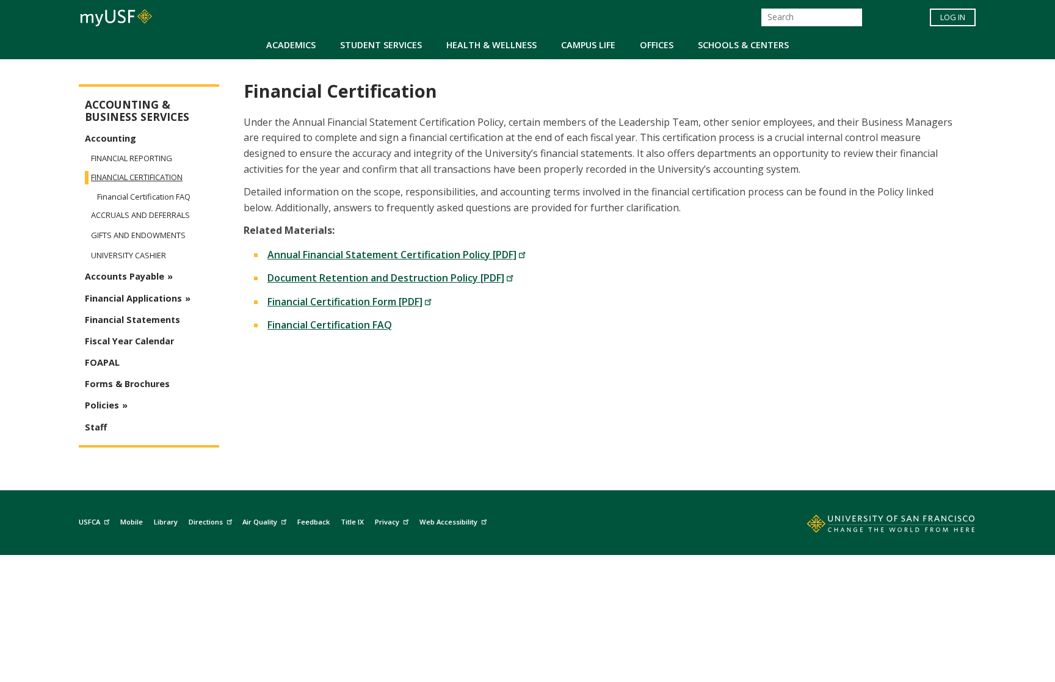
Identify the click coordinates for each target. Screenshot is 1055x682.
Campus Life (588, 45)
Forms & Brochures (127, 384)
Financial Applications (133, 298)
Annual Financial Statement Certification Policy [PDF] (392, 254)
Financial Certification (137, 177)
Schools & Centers (743, 45)
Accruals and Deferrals (140, 215)
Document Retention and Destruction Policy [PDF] (385, 278)
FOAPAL (102, 362)
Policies (102, 405)
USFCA (89, 521)
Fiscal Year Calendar (129, 341)
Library (166, 521)
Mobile (131, 521)
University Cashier (128, 255)
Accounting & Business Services (137, 111)
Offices (656, 45)
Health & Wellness (491, 45)
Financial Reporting (131, 158)
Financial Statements (132, 319)
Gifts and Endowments (138, 235)
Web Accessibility (448, 521)
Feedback (313, 521)
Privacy (387, 521)
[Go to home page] (877, 526)
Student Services (381, 45)
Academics (291, 45)
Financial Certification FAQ (329, 325)
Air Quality (259, 521)
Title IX (352, 521)
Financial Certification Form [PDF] (344, 301)
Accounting (110, 138)
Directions (206, 521)
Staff (96, 427)
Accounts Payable (124, 276)
